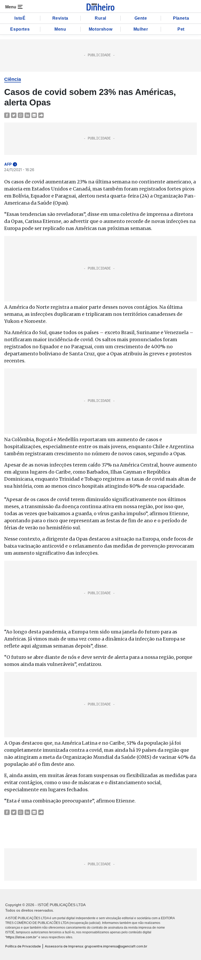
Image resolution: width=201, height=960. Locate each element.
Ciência (12, 79)
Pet (181, 29)
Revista (60, 18)
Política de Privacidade (23, 946)
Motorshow (100, 29)
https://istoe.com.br (21, 937)
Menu (60, 29)
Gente (141, 18)
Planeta (181, 18)
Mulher (140, 29)
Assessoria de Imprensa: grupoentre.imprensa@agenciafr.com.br (96, 946)
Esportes (20, 29)
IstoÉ (19, 18)
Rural (100, 18)
